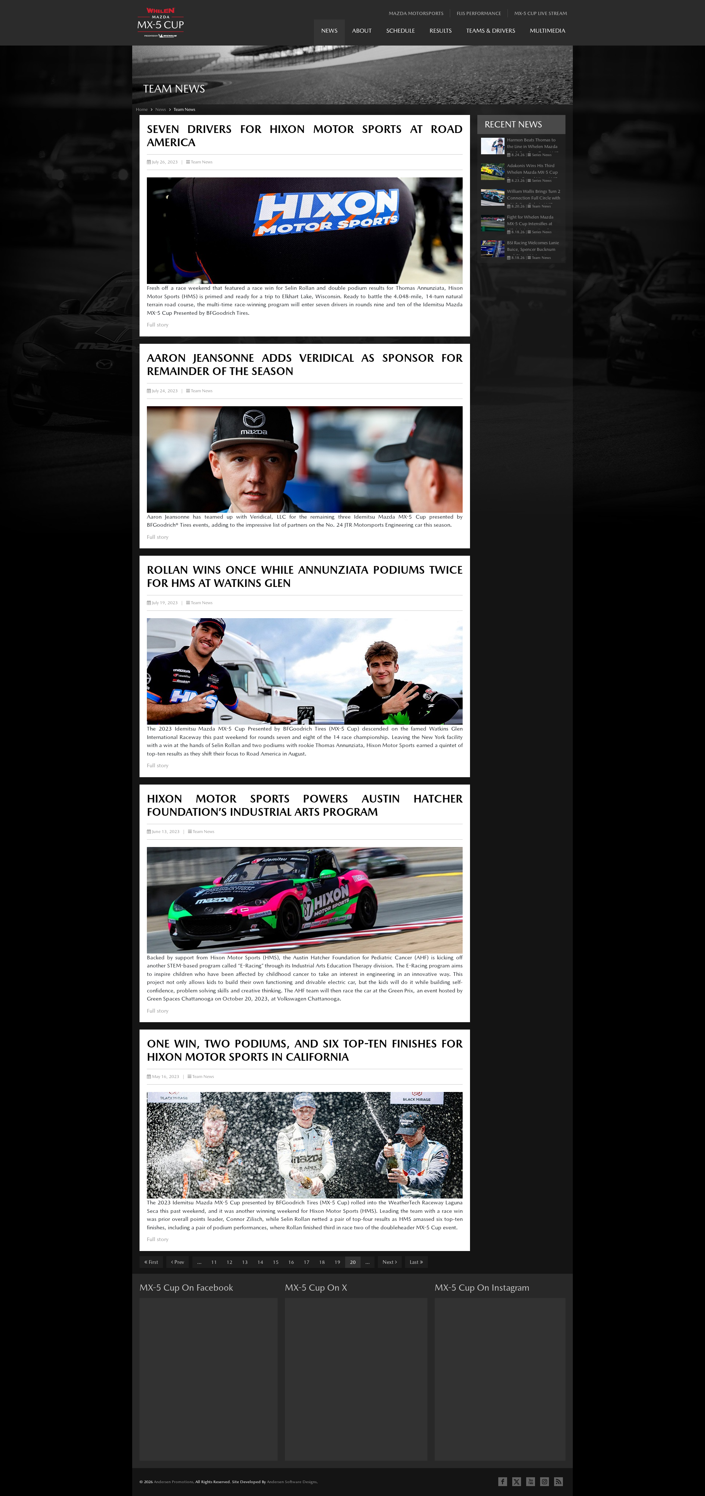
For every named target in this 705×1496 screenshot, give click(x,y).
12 (229, 1262)
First (152, 1262)
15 (276, 1262)
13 (245, 1262)
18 (322, 1262)
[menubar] (443, 32)
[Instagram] (544, 1481)
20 (353, 1262)
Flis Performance (479, 13)
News (329, 30)
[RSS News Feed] (558, 1481)
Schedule (400, 30)
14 (260, 1262)
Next (389, 1262)
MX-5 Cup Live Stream (540, 13)
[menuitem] (329, 32)
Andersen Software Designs (292, 1481)
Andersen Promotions (173, 1481)
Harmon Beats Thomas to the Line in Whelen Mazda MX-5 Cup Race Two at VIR (533, 146)
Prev (178, 1262)
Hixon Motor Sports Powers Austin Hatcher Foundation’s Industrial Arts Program (305, 805)
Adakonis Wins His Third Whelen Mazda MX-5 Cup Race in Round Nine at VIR (532, 172)
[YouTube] (530, 1481)
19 (337, 1262)
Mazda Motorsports (416, 13)
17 (307, 1262)
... (199, 1262)
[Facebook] (502, 1481)
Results (441, 30)
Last (415, 1262)
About (362, 30)
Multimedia (547, 30)
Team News (184, 109)
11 (214, 1262)
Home (142, 109)
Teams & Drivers (490, 30)
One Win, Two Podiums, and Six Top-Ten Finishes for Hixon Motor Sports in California (305, 1050)
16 (291, 1262)
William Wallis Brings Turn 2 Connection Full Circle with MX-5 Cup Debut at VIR (533, 198)
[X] (516, 1481)
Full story (158, 324)
